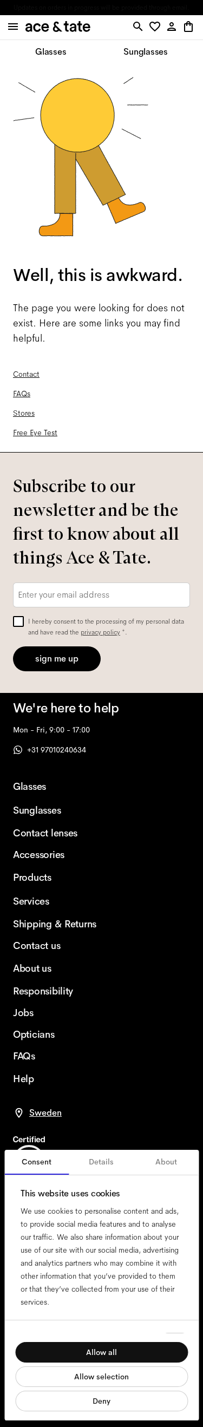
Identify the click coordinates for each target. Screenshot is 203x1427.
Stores (24, 413)
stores (30, 7)
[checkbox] (18, 621)
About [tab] (166, 1162)
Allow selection (101, 1377)
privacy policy (100, 632)
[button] (156, 27)
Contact (26, 374)
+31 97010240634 (56, 750)
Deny (101, 1401)
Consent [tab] (36, 1162)
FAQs (21, 393)
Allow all (101, 1352)
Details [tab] (101, 1162)
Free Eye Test (35, 432)
